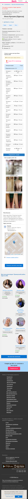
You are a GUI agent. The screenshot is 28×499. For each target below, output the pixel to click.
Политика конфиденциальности (13, 428)
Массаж (8, 408)
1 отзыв (16, 333)
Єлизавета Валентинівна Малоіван (20, 311)
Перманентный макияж (12, 401)
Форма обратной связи (11, 461)
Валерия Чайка (20, 290)
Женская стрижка (11, 397)
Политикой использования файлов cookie (14, 494)
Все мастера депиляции (14, 356)
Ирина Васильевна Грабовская (7, 329)
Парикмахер (10, 380)
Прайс (5, 25)
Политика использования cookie (13, 433)
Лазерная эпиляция (11, 405)
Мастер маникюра (11, 382)
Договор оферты (10, 430)
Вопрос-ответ (9, 435)
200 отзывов (5, 298)
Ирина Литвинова (20, 328)
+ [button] (6, 234)
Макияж (8, 403)
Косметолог (10, 376)
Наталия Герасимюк (8, 290)
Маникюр (9, 412)
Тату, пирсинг (10, 410)
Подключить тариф (14, 154)
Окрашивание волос (12, 399)
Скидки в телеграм (10, 448)
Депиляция (9, 406)
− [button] (6, 237)
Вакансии (8, 443)
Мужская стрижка (11, 395)
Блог (7, 437)
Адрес (10, 25)
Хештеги (8, 445)
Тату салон (9, 388)
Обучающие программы (12, 441)
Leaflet (12, 254)
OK (18, 496)
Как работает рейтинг (11, 431)
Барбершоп (10, 386)
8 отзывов (17, 296)
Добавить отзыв (9, 22)
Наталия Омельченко (20, 345)
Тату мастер (10, 384)
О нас (7, 422)
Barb (14, 1)
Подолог (9, 390)
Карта (7, 446)
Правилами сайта (9, 496)
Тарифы (8, 426)
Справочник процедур (11, 439)
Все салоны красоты (12, 391)
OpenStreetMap (17, 254)
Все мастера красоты (12, 393)
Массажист (9, 378)
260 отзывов (5, 336)
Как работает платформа (12, 424)
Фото (16, 25)
